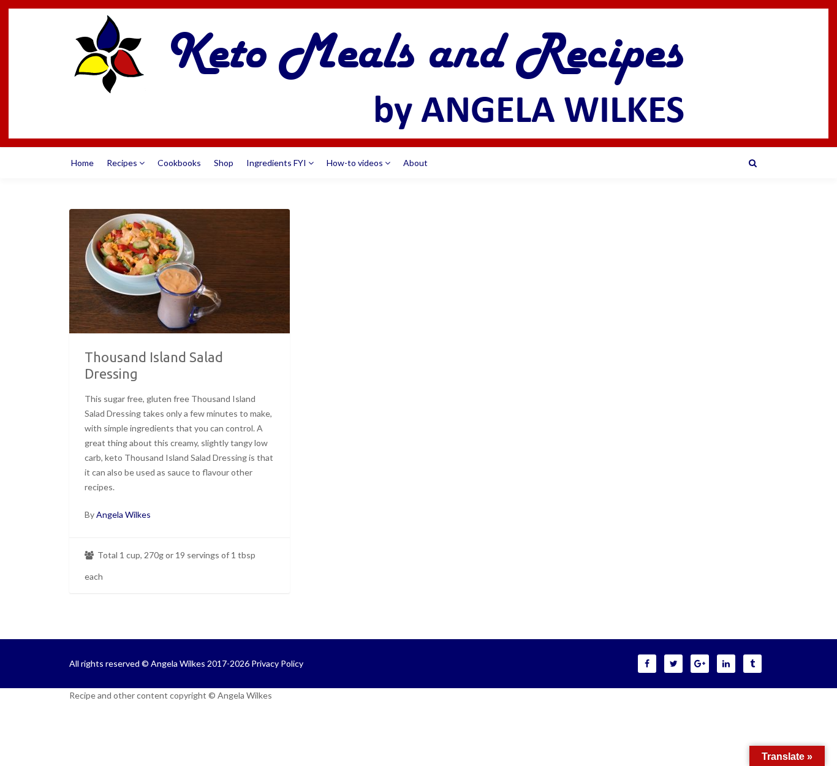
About (415, 162)
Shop (223, 162)
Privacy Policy (277, 663)
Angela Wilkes (123, 514)
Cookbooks (179, 162)
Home (82, 162)
